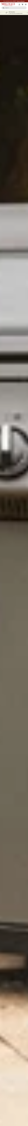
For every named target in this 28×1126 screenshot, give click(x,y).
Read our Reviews (21, 1)
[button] (22, 4)
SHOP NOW (14, 577)
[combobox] (14, 7)
